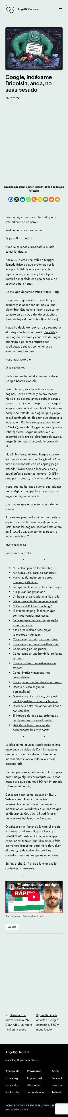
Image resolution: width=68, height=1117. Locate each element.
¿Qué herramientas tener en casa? (35, 601)
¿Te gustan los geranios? (29, 592)
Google (12, 927)
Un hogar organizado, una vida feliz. (36, 596)
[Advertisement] (34, 138)
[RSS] (34, 199)
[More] (57, 199)
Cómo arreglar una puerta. (30, 649)
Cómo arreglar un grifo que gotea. (35, 639)
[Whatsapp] (28, 199)
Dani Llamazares (46, 749)
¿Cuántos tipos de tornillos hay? (33, 568)
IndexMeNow (22, 841)
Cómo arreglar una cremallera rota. (36, 644)
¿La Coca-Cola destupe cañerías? (34, 572)
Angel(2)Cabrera (28, 9)
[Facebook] (10, 199)
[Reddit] (51, 199)
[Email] (45, 199)
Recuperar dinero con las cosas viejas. (37, 587)
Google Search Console (20, 381)
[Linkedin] (22, 199)
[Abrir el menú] (60, 9)
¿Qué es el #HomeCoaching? (32, 606)
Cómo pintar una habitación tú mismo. (37, 682)
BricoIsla (21, 264)
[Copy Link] (39, 199)
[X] (16, 199)
